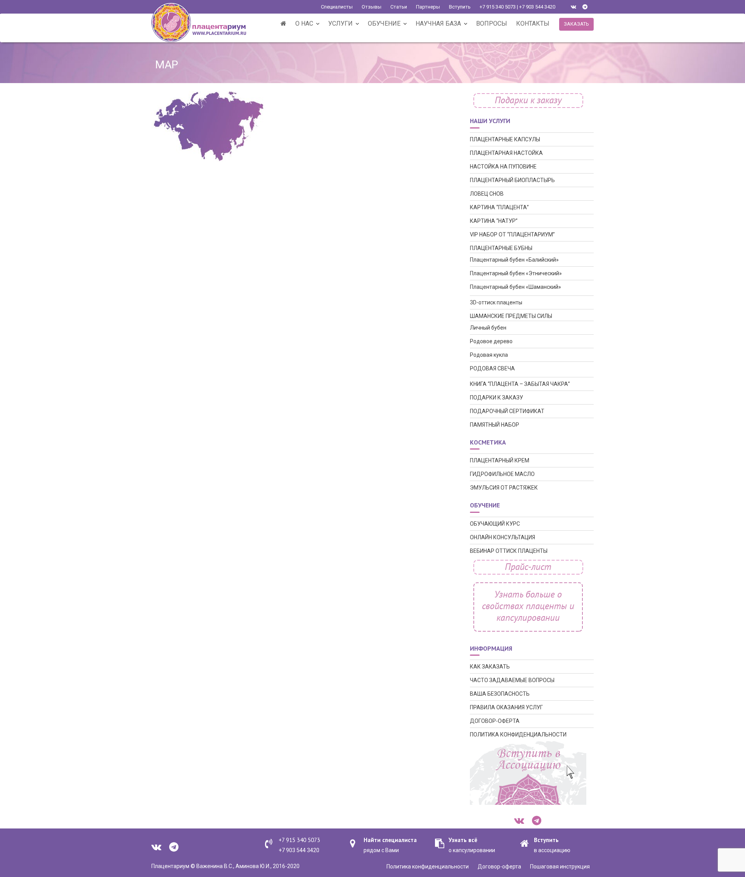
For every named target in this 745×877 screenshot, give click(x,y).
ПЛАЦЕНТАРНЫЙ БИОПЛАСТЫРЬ (512, 180)
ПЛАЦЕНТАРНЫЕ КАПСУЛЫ (505, 139)
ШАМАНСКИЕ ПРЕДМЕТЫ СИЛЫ (511, 316)
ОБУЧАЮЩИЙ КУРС (495, 524)
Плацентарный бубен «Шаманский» (515, 287)
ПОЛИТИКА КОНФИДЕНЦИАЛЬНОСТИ (518, 734)
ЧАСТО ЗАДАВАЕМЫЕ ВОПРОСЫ (512, 680)
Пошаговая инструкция (560, 866)
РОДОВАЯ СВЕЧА (492, 368)
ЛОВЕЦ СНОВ (487, 194)
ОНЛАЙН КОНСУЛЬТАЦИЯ (502, 537)
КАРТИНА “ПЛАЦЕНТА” (499, 207)
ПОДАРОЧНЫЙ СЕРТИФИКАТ (507, 411)
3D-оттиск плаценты (496, 302)
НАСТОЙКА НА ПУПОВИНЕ (503, 166)
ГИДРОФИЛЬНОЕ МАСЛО (502, 474)
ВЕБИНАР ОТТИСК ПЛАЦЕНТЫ (508, 551)
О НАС (304, 23)
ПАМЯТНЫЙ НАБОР (494, 425)
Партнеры (428, 7)
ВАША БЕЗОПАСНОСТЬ (500, 694)
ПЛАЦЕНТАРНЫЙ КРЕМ (499, 460)
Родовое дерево (491, 341)
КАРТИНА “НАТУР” (494, 221)
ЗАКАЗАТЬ (576, 24)
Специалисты (337, 7)
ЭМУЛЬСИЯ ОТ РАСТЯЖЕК (504, 488)
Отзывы (371, 7)
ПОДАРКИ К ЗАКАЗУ (496, 397)
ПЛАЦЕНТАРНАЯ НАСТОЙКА (506, 153)
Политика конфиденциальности (427, 866)
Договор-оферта (499, 866)
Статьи (398, 7)
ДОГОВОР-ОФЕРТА (495, 721)
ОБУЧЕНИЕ (384, 23)
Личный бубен (488, 328)
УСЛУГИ (340, 23)
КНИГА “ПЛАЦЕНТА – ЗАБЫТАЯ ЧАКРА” (520, 384)
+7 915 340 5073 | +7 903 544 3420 (517, 7)
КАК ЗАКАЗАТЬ (490, 666)
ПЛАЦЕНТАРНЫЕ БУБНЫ (501, 248)
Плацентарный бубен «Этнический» (516, 273)
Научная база (438, 23)
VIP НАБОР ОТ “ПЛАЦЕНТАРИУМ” (512, 234)
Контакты (532, 23)
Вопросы (491, 23)
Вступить (460, 7)
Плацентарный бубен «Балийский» (514, 260)
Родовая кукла (489, 355)
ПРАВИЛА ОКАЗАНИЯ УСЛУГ (506, 707)
